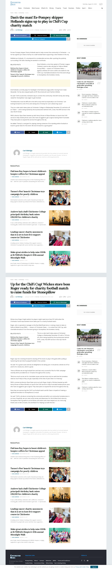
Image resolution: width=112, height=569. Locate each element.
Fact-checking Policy (60, 563)
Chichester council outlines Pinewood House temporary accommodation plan (89, 104)
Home (11, 12)
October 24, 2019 (25, 196)
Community (21, 12)
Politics (78, 8)
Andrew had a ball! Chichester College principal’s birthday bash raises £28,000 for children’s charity (28, 214)
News (20, 8)
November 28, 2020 (25, 176)
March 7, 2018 (24, 260)
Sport (84, 8)
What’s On (44, 8)
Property (58, 8)
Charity (26, 12)
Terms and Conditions (64, 560)
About (36, 560)
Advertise (48, 560)
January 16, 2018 (29, 30)
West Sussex (36, 8)
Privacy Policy (29, 560)
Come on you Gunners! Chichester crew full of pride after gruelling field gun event (85, 84)
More (90, 8)
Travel (65, 8)
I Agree (94, 567)
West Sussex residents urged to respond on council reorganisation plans (91, 113)
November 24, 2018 (25, 219)
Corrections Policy (39, 563)
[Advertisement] (40, 47)
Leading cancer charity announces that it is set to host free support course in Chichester (26, 235)
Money (51, 8)
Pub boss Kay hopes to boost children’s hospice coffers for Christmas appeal (20, 69)
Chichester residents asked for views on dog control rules (92, 121)
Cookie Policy (28, 563)
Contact (42, 560)
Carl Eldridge (18, 30)
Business (71, 8)
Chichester (26, 8)
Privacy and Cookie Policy (82, 567)
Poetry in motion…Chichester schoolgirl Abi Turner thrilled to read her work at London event (90, 96)
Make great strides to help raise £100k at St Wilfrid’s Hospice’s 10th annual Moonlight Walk (28, 255)
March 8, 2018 (24, 240)
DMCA (54, 560)
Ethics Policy (49, 563)
